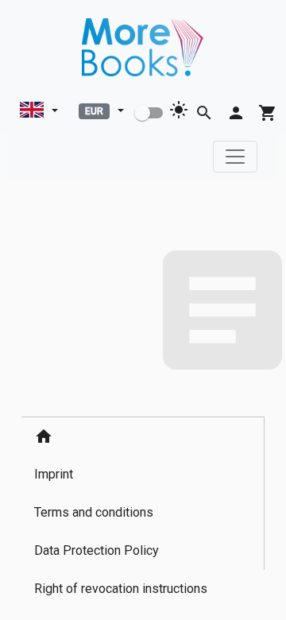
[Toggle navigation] (235, 156)
